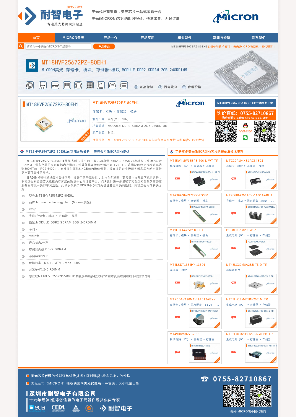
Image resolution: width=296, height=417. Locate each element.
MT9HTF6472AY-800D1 (186, 230)
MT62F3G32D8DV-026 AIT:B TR (249, 334)
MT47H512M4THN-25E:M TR (247, 299)
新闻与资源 (221, 37)
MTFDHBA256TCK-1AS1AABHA (249, 195)
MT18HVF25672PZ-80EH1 (116, 103)
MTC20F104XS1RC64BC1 (244, 160)
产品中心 (110, 37)
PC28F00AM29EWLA (241, 230)
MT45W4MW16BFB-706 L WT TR (194, 160)
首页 (36, 37)
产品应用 (148, 37)
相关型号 (185, 37)
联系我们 (259, 37)
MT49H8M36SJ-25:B (185, 334)
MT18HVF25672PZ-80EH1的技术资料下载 (245, 102)
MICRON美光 (73, 37)
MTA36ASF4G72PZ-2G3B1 (189, 195)
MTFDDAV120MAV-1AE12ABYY (193, 299)
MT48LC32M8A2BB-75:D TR (246, 264)
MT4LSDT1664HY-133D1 (187, 264)
